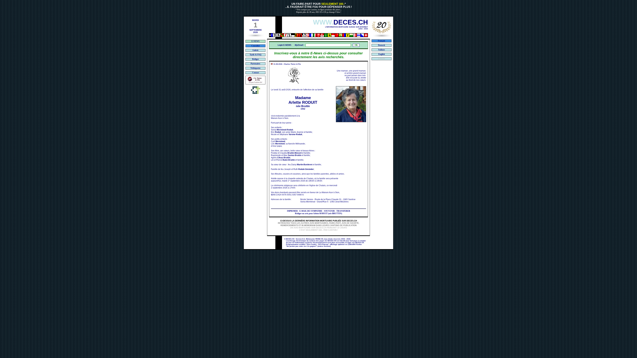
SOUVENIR (329, 211)
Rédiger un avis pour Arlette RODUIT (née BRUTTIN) (318, 213)
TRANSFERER (343, 211)
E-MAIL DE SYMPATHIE (310, 211)
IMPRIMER (292, 211)
